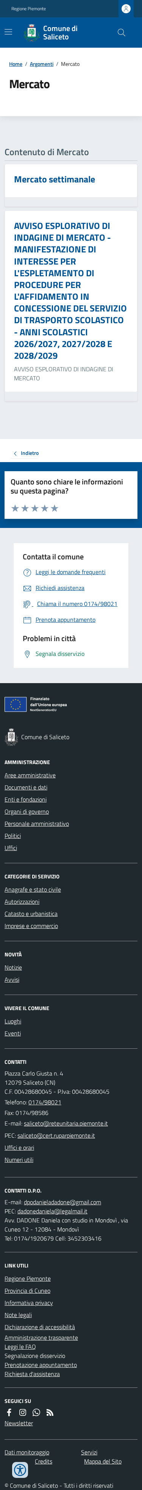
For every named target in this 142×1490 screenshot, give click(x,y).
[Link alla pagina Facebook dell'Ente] (9, 1412)
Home (15, 64)
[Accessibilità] (20, 1470)
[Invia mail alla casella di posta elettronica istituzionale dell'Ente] (66, 1123)
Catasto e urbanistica (31, 913)
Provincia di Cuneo (27, 1290)
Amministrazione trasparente (41, 1337)
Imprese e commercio (31, 925)
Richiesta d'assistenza (32, 1373)
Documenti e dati (26, 787)
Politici (13, 835)
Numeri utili (19, 1159)
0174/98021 (44, 1102)
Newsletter (19, 1423)
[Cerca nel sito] (118, 32)
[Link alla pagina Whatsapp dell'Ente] (36, 1412)
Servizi (89, 1452)
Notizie (13, 967)
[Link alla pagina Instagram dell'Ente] (22, 1412)
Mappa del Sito (103, 1461)
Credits (43, 1461)
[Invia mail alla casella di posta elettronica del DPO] (62, 1202)
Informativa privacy (29, 1302)
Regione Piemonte (28, 8)
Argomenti (41, 64)
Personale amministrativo (37, 823)
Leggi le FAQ (20, 1346)
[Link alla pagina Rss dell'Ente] (50, 1412)
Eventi (13, 1033)
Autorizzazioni (22, 901)
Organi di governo (27, 811)
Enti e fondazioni (26, 799)
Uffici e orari (19, 1147)
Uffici (11, 847)
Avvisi (12, 979)
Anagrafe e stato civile (33, 889)
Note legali (18, 1314)
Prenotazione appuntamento (41, 1364)
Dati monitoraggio (27, 1452)
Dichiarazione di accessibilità (40, 1326)
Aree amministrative (30, 775)
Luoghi (13, 1021)
